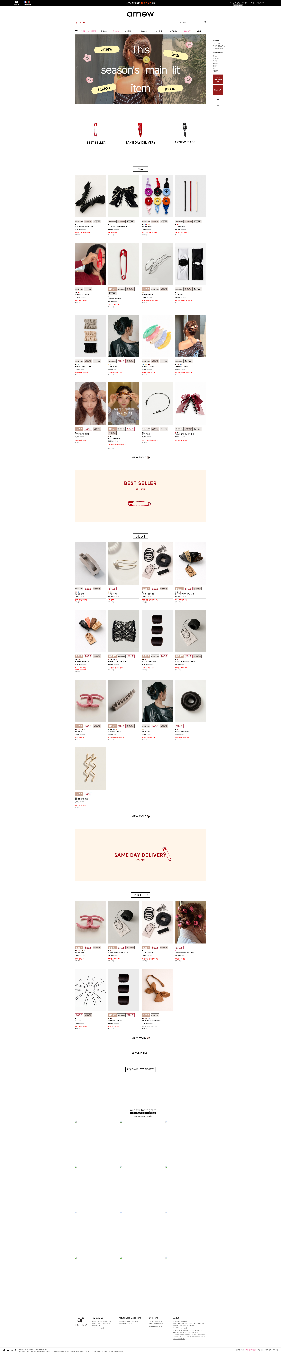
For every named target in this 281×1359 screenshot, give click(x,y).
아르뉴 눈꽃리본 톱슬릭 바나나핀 (185, 434)
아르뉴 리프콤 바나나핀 (148, 366)
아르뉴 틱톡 (216, 43)
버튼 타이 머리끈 (146, 227)
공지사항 (215, 63)
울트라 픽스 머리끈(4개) (82, 662)
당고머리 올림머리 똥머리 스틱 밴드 (185, 662)
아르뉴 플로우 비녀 (147, 294)
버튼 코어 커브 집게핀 (181, 366)
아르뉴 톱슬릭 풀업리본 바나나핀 (118, 227)
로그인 (232, 3)
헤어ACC (143, 31)
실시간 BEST (92, 31)
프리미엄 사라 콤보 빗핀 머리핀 (117, 662)
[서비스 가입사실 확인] (179, 1339)
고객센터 (252, 3)
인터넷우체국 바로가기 (125, 1323)
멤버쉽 (215, 66)
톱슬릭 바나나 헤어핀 (114, 731)
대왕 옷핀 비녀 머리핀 (114, 299)
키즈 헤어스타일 (218, 48)
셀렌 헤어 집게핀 (80, 731)
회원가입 (237, 3)
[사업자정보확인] (197, 1330)
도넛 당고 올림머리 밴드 (149, 594)
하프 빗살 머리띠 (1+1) (115, 438)
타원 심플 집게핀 (80, 594)
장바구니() (260, 3)
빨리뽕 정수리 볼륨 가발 (149, 662)
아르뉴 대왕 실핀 (180, 227)
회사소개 (275, 1350)
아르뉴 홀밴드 (179, 294)
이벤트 (215, 61)
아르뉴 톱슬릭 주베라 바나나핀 (84, 227)
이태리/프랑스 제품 (218, 46)
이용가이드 (268, 1350)
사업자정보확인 (240, 1350)
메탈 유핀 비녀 (112, 366)
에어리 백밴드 (146, 434)
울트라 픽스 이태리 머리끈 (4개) (184, 594)
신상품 (83, 31)
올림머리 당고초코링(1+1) (183, 731)
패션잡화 (159, 31)
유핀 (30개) (78, 1020)
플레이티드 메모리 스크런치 (83, 366)
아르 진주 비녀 (112, 594)
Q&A (215, 56)
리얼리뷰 (215, 58)
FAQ (214, 68)
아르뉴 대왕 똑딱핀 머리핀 (82, 294)
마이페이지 (245, 3)
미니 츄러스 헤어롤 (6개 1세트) (184, 953)
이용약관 (260, 1350)
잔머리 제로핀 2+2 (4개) (82, 434)
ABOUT (215, 71)
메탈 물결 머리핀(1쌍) (81, 799)
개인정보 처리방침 (251, 1350)
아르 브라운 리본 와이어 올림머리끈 (152, 1020)
